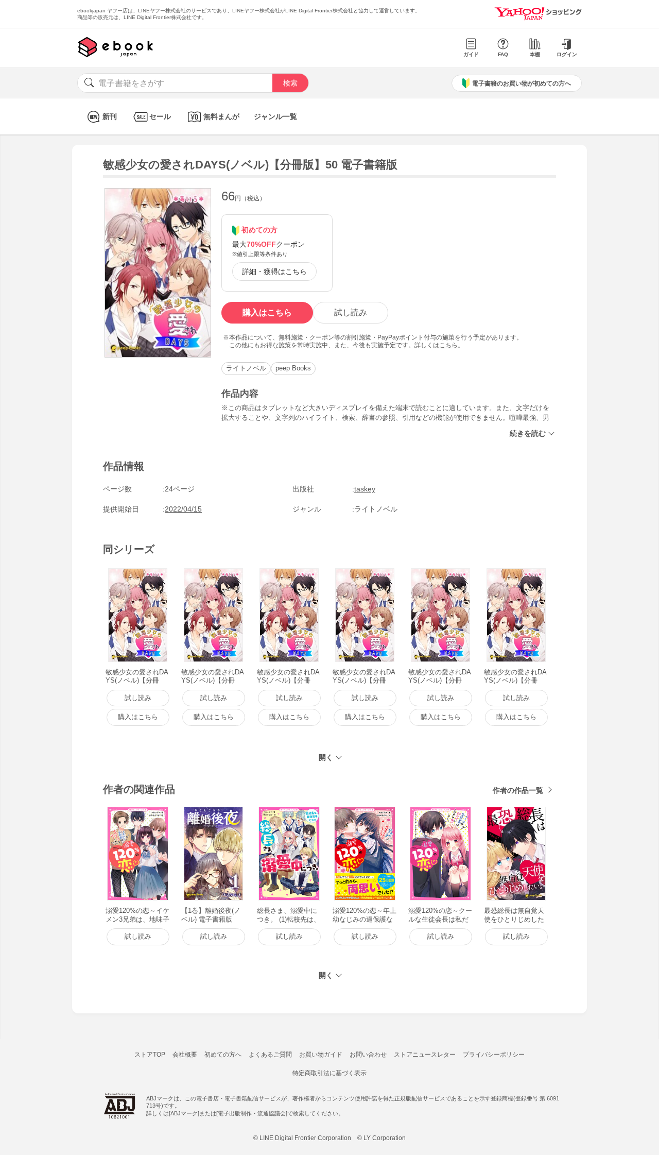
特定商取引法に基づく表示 (329, 1073)
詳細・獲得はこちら (274, 271)
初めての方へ (222, 1054)
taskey (364, 489)
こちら (448, 345)
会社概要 (184, 1054)
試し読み (350, 312)
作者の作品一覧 (518, 790)
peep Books (293, 368)
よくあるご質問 (270, 1054)
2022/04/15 (183, 509)
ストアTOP (149, 1054)
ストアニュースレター (425, 1054)
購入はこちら (267, 312)
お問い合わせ (368, 1054)
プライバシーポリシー (494, 1054)
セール (160, 116)
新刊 (109, 116)
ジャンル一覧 (275, 116)
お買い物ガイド (320, 1054)
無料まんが (221, 116)
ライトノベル (246, 368)
